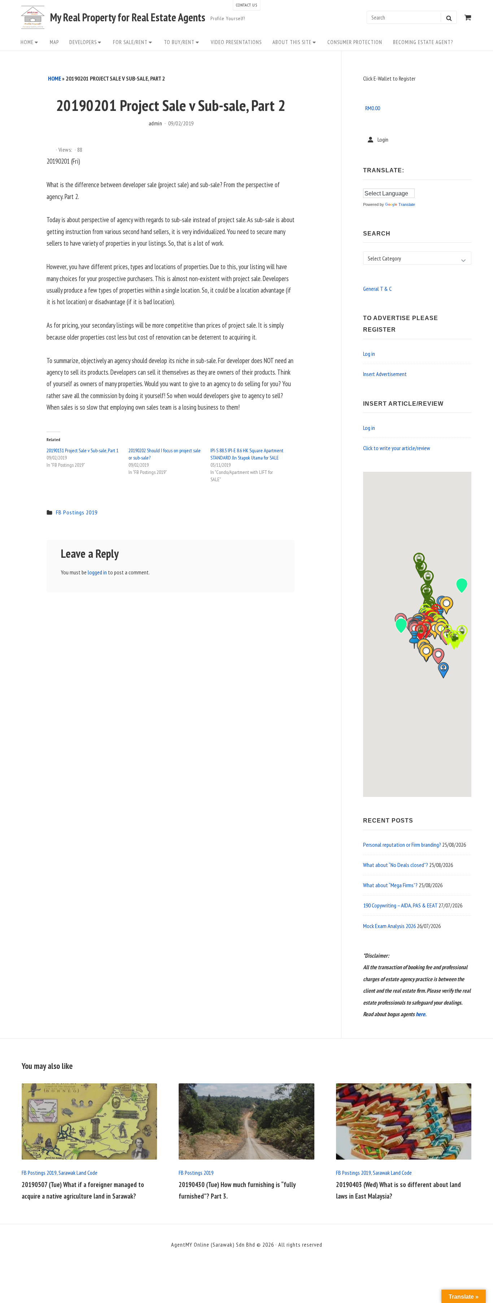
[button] (414, 640)
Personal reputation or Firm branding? (402, 844)
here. (421, 1014)
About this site (291, 42)
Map (54, 42)
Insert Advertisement (385, 373)
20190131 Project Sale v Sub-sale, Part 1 (82, 450)
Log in (369, 353)
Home (27, 42)
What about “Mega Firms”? (390, 885)
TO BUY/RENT (179, 42)
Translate (406, 204)
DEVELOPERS (83, 42)
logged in (97, 572)
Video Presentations (236, 42)
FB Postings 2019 (76, 512)
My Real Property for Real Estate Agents (127, 17)
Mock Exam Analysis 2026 (389, 925)
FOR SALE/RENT (130, 42)
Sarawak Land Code (77, 1172)
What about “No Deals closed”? (395, 864)
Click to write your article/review (396, 448)
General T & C (377, 288)
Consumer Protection (354, 42)
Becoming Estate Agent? (423, 42)
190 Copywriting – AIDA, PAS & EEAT (400, 905)
